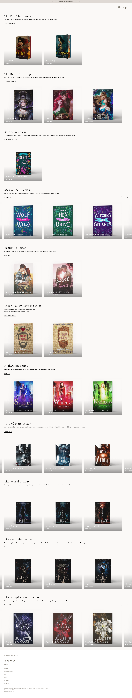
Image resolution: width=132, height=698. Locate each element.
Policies (6, 680)
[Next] (79, 1)
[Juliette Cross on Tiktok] (14, 661)
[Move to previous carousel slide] (122, 197)
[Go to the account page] (123, 7)
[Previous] (53, 1)
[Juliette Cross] (66, 7)
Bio (5, 674)
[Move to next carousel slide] (126, 197)
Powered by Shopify (9, 691)
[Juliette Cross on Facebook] (5, 661)
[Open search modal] (119, 7)
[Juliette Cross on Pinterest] (11, 661)
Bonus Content (8, 671)
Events (6, 677)
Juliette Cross (16, 688)
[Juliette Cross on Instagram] (8, 661)
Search (6, 683)
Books (6, 668)
